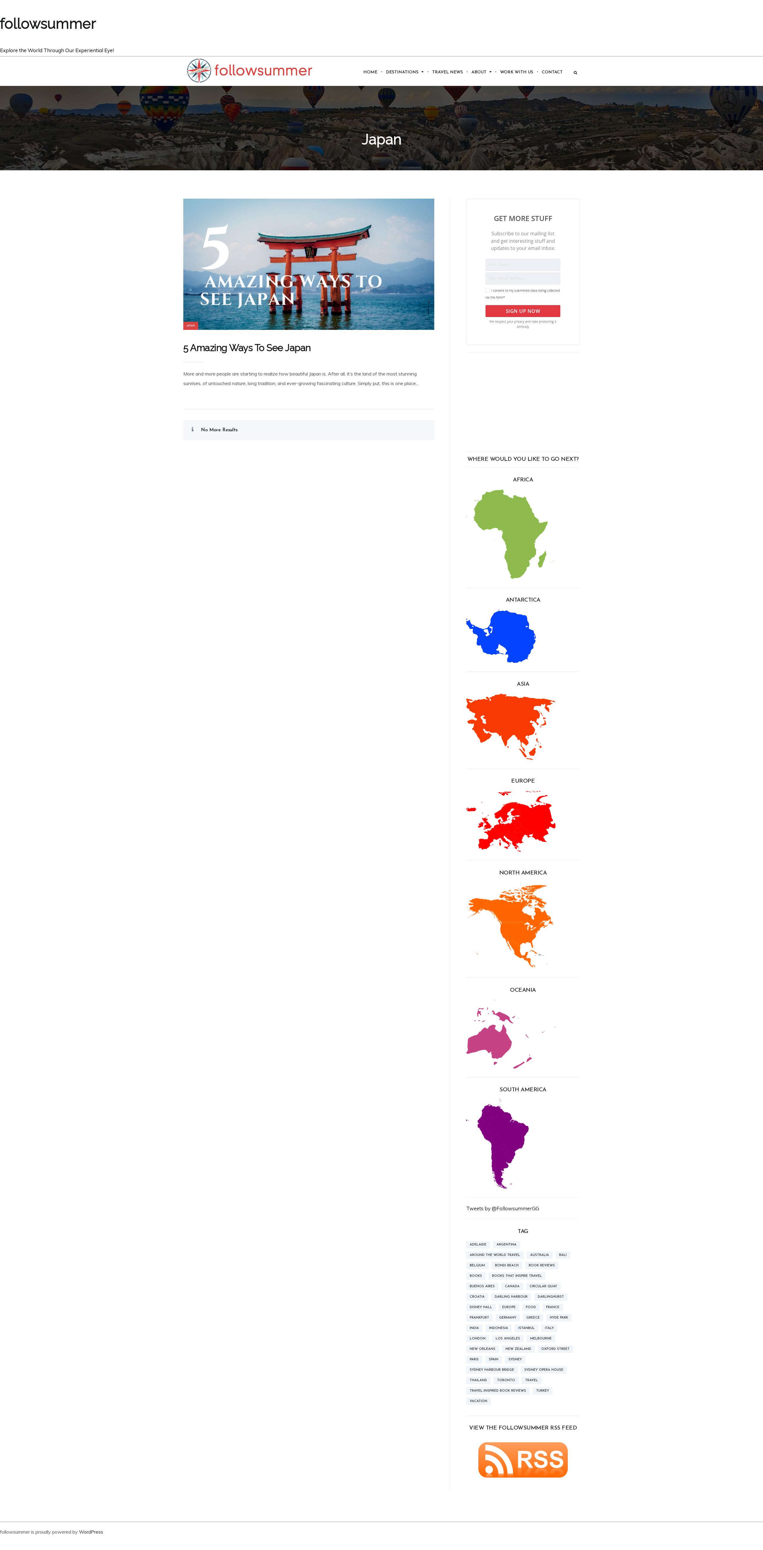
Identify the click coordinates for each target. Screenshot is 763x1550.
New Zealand (518, 1349)
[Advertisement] (523, 402)
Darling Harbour (511, 1297)
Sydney (515, 1359)
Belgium (477, 1265)
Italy (549, 1328)
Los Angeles (508, 1338)
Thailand (478, 1380)
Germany (507, 1317)
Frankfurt (479, 1317)
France (552, 1307)
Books (476, 1276)
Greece (533, 1317)
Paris (474, 1359)
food (531, 1307)
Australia (539, 1255)
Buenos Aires (482, 1286)
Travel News (447, 72)
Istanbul (526, 1328)
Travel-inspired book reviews (498, 1391)
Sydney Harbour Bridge (492, 1370)
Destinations (402, 72)
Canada (512, 1286)
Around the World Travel (495, 1255)
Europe (509, 1307)
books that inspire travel (517, 1276)
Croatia (477, 1297)
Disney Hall (481, 1307)
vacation (478, 1401)
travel (531, 1380)
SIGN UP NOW (523, 311)
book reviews (542, 1265)
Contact (552, 72)
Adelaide (478, 1244)
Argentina (507, 1244)
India (474, 1328)
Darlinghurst (551, 1297)
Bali (563, 1255)
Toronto (506, 1380)
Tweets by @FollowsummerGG (502, 1208)
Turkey (542, 1391)
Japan (191, 325)
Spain (493, 1359)
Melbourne (541, 1338)
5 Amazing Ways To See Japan (247, 347)
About (479, 72)
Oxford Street (555, 1349)
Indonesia (498, 1328)
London (478, 1338)
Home (370, 72)
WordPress (91, 1532)
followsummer (48, 23)
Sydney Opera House (543, 1370)
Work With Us (516, 72)
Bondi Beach (507, 1265)
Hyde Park (559, 1317)
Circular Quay (543, 1286)
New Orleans (482, 1349)
